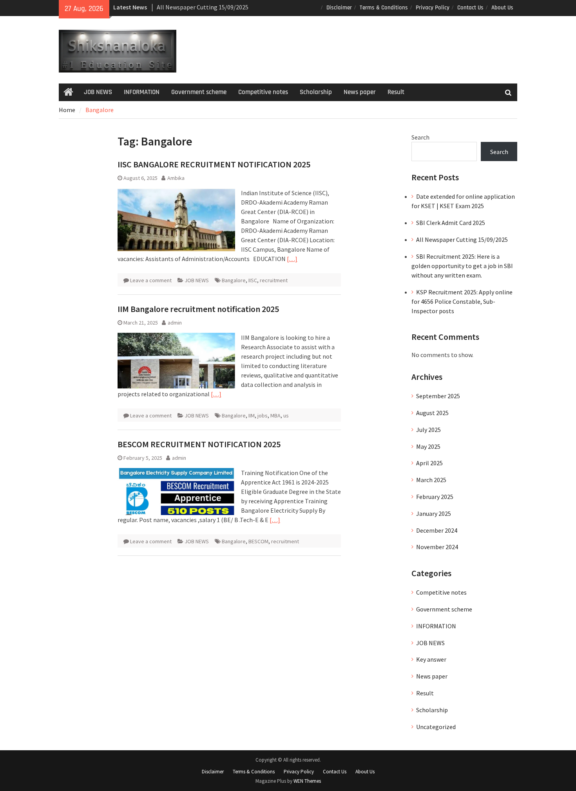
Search (420, 137)
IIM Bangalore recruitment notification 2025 (198, 308)
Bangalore (234, 280)
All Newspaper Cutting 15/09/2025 (202, 7)
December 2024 (436, 530)
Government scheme (198, 92)
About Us (502, 7)
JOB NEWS (98, 92)
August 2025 (432, 413)
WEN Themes (307, 781)
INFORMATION (141, 92)
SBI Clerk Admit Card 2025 (450, 223)
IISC (252, 280)
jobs (262, 415)
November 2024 (437, 547)
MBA (275, 415)
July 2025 (428, 430)
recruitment (274, 280)
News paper (360, 92)
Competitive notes (263, 92)
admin (175, 322)
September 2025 (438, 396)
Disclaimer (339, 7)
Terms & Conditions (384, 7)
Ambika (176, 177)
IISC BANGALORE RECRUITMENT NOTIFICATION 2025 (214, 164)
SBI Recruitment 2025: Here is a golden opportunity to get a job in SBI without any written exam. (462, 265)
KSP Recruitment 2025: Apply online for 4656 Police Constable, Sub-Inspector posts (462, 301)
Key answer (431, 659)
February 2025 (434, 497)
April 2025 (429, 463)
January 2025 (433, 513)
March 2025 (431, 480)
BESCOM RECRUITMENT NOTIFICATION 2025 (199, 444)
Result (396, 92)
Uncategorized (436, 727)
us (286, 415)
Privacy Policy (432, 7)
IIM (251, 415)
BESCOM (258, 541)
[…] (292, 259)
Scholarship (316, 92)
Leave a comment (151, 280)
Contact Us (470, 7)
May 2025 (428, 446)
